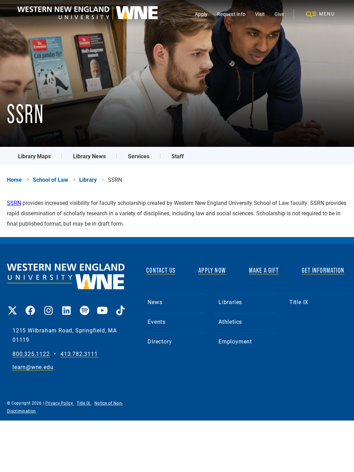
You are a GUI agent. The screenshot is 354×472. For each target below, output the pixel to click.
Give (279, 14)
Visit (260, 14)
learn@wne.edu (32, 367)
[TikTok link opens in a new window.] (120, 305)
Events (157, 321)
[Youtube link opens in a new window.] (102, 305)
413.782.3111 (79, 354)
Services (138, 156)
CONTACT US (160, 270)
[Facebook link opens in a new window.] (30, 305)
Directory (160, 341)
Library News (89, 156)
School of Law (50, 179)
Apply (201, 14)
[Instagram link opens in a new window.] (48, 305)
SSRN (14, 202)
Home (14, 179)
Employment (235, 341)
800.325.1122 (31, 354)
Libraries (230, 301)
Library (88, 179)
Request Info (231, 14)
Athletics (230, 321)
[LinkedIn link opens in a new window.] (66, 305)
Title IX (298, 301)
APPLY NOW (212, 270)
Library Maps (34, 156)
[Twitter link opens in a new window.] (12, 305)
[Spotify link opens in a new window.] (84, 305)
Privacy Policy (59, 403)
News (155, 301)
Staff (177, 156)
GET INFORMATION (323, 270)
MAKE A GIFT (264, 270)
